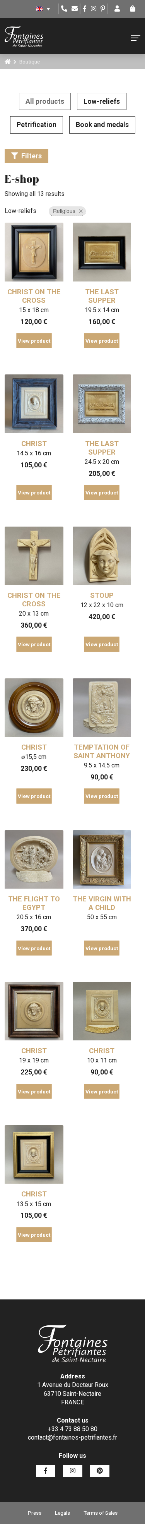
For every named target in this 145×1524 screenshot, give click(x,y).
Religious (64, 211)
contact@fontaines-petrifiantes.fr (72, 1437)
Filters (31, 156)
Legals (62, 1513)
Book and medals (102, 125)
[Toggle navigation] (135, 38)
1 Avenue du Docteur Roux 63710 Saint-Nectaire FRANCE (72, 1393)
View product (34, 341)
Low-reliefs (102, 101)
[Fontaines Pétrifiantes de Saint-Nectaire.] (7, 61)
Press (34, 1513)
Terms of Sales (101, 1513)
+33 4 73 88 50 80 (72, 1429)
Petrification (36, 125)
